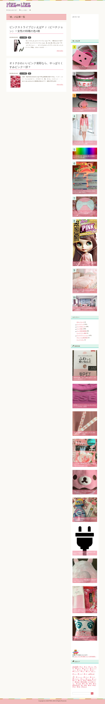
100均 (76, 667)
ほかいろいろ (80, 322)
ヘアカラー (76, 679)
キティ (92, 670)
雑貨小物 (85, 686)
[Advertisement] (84, 27)
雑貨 (79, 686)
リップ (94, 679)
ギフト (83, 671)
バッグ (81, 674)
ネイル (75, 674)
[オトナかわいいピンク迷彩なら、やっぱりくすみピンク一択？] (15, 86)
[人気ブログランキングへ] (75, 653)
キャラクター (77, 671)
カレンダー (80, 670)
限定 (75, 686)
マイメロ (89, 679)
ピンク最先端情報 (81, 331)
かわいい (79, 668)
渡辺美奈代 (77, 685)
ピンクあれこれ (81, 326)
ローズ (75, 680)
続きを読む (60, 50)
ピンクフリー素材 (81, 333)
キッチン (87, 670)
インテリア (86, 668)
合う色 (80, 680)
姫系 (85, 680)
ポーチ (83, 679)
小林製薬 (79, 683)
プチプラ (93, 677)
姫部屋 (77, 682)
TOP (12, 10)
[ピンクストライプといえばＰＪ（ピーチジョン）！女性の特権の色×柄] (16, 50)
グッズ (88, 671)
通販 (95, 685)
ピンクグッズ (80, 324)
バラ (86, 674)
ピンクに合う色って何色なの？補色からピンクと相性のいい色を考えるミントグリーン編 (84, 213)
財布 (90, 685)
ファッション (79, 677)
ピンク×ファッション (82, 335)
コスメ (94, 671)
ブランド (87, 677)
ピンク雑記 (23, 37)
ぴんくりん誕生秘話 (82, 337)
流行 (95, 683)
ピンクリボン (80, 340)
